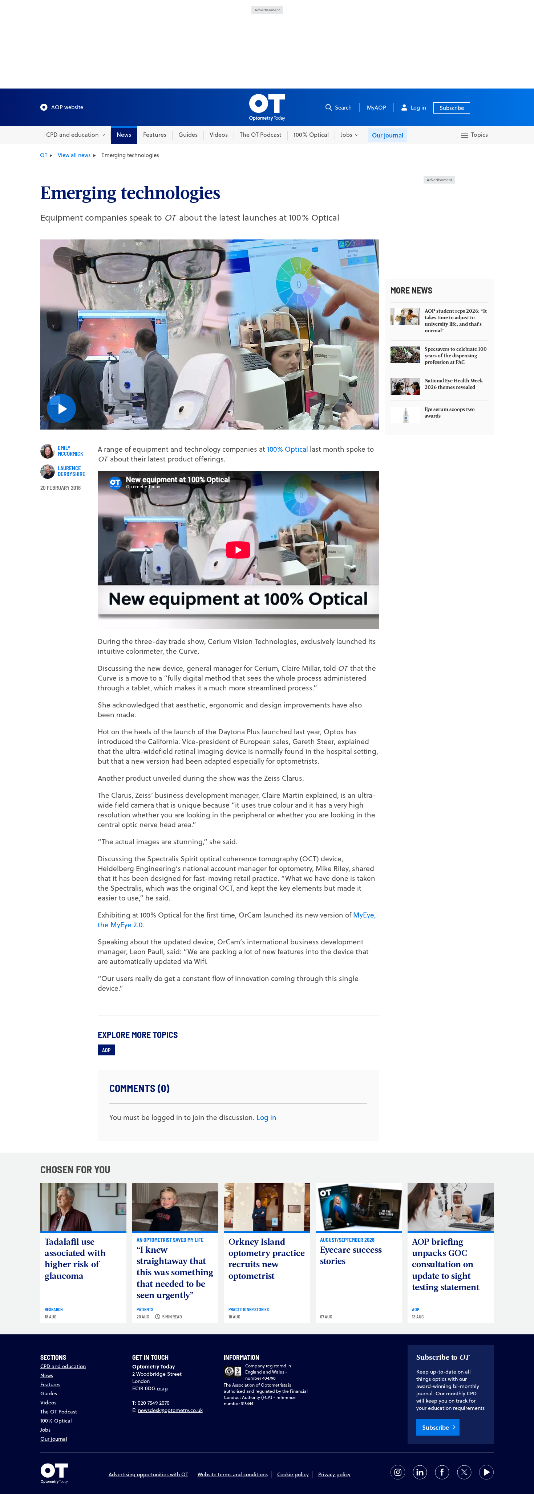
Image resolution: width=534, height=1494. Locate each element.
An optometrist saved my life (170, 1239)
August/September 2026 (347, 1239)
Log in (418, 107)
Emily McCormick (70, 450)
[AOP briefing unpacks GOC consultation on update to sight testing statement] (451, 1207)
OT (43, 155)
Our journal (387, 135)
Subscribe (452, 108)
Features (154, 135)
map (162, 1388)
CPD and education (63, 1366)
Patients (145, 1309)
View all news (74, 155)
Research (54, 1309)
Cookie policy (293, 1474)
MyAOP (376, 107)
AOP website (67, 107)
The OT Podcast (261, 135)
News (124, 135)
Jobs (45, 1429)
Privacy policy (334, 1474)
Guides (188, 135)
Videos (219, 135)
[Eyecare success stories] (359, 1207)
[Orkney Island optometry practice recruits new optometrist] (267, 1207)
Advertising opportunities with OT (148, 1474)
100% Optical (311, 135)
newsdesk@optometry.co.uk (170, 1410)
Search (343, 107)
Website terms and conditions (233, 1474)
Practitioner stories (248, 1309)
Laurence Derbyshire (71, 471)
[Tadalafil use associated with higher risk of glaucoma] (83, 1207)
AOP (106, 1049)
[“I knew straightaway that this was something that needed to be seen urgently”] (175, 1207)
